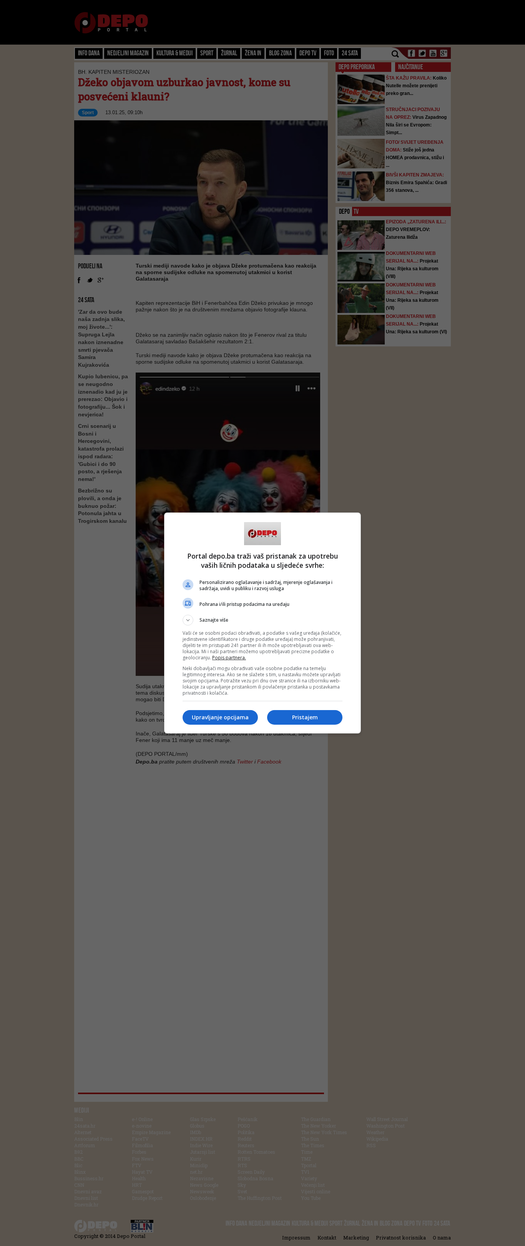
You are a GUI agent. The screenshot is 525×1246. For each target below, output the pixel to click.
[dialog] (262, 623)
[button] (262, 620)
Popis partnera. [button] (229, 657)
